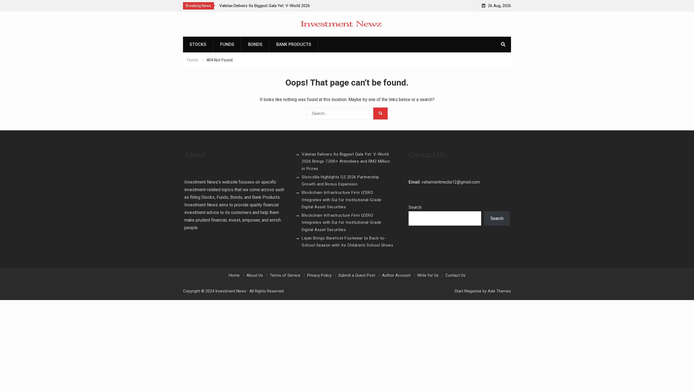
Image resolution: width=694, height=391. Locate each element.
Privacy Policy (319, 275)
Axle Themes (499, 291)
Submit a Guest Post (356, 275)
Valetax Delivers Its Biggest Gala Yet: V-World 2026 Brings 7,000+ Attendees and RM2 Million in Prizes (346, 161)
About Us (254, 275)
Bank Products (293, 44)
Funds (227, 44)
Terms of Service (285, 275)
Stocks (197, 44)
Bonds (255, 44)
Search (415, 207)
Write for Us (428, 275)
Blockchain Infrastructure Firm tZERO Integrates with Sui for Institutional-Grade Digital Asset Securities (341, 199)
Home (234, 275)
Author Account (396, 275)
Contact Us (455, 275)
